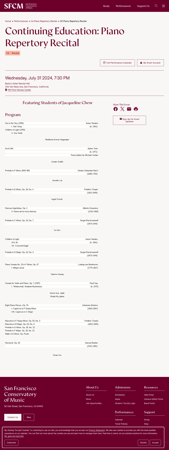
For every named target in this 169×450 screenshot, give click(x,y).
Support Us (143, 6)
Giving (146, 419)
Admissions (120, 395)
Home (8, 21)
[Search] (156, 6)
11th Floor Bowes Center (19, 90)
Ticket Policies (121, 424)
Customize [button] (11, 442)
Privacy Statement (97, 430)
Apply (117, 399)
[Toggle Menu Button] (163, 6)
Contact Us (13, 417)
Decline (143, 442)
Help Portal (149, 395)
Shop (146, 424)
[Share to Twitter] (122, 109)
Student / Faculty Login (125, 403)
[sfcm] (20, 6)
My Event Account (152, 63)
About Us (90, 395)
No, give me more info (14, 436)
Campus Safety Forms (153, 399)
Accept (155, 442)
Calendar (119, 419)
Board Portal (149, 403)
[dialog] (83, 437)
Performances (123, 6)
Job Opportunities (94, 403)
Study (106, 6)
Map (29, 417)
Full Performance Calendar (119, 63)
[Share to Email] (129, 109)
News (88, 399)
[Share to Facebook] (116, 109)
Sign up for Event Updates (130, 120)
